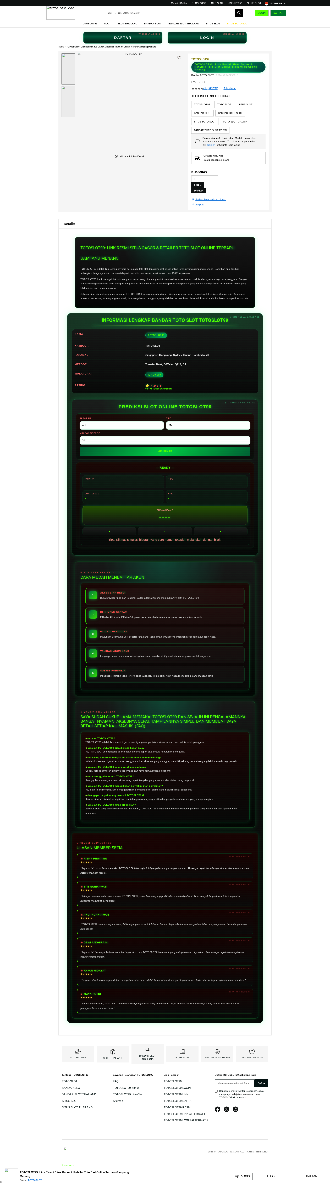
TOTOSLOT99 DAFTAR (179, 1100)
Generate (165, 451)
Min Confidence (90, 433)
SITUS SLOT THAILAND (77, 1107)
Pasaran (85, 418)
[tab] (69, 223)
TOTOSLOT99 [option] (202, 104)
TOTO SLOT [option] (224, 104)
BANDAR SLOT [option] (202, 113)
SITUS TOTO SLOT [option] (205, 121)
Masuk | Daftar (179, 3)
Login (262, 13)
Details (69, 224)
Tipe (168, 418)
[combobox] (174, 13)
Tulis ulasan (230, 88)
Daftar (278, 13)
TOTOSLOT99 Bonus (126, 1087)
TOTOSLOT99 (198, 3)
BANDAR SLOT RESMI (217, 1057)
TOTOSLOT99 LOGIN (177, 1087)
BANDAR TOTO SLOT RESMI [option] (210, 130)
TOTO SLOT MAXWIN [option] (235, 121)
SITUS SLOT (254, 3)
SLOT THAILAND (112, 1058)
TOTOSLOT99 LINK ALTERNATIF (185, 1114)
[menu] (165, 23)
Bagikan (199, 204)
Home (61, 47)
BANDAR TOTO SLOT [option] (230, 113)
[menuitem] (89, 23)
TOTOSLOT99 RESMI (177, 1107)
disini (209, 144)
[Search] (239, 13)
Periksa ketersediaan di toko (210, 199)
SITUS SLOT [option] (245, 104)
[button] (68, 69)
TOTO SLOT (216, 3)
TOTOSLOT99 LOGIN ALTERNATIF (186, 1120)
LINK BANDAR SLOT (252, 1057)
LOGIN (207, 38)
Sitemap (118, 1100)
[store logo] (60, 13)
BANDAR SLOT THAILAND (79, 1094)
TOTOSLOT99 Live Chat (128, 1094)
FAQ (115, 1081)
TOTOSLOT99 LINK (176, 1094)
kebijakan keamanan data (246, 1094)
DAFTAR (123, 38)
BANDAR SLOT (235, 3)
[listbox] (228, 117)
